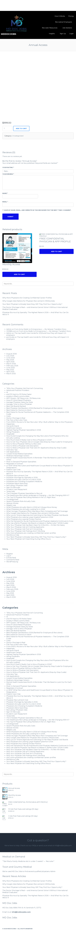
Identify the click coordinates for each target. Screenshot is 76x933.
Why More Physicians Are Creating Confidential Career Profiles (27, 298)
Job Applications (12, 452)
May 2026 (10, 360)
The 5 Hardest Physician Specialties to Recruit (24, 493)
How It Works (60, 16)
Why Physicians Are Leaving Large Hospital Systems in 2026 (29, 517)
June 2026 (10, 358)
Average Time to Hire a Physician (19, 404)
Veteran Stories (12, 503)
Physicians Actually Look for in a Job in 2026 (23, 479)
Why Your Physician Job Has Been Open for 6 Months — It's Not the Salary (35, 525)
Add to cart (21, 128)
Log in (8, 556)
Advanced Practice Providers (17, 390)
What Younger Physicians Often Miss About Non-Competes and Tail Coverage (37, 511)
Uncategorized (17, 136)
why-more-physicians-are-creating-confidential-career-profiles (31, 533)
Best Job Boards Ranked (16, 406)
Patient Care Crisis (13, 470)
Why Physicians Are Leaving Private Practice (23, 519)
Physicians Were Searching (17, 483)
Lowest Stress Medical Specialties (19, 454)
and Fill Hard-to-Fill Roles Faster (19, 394)
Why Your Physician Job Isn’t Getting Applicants (25, 527)
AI (7, 392)
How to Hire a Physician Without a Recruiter (23, 444)
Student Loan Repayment (16, 489)
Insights (52, 33)
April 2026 (10, 362)
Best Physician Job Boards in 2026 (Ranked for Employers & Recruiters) (34, 408)
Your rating (8, 167)
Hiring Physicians (12, 432)
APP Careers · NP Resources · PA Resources (23, 398)
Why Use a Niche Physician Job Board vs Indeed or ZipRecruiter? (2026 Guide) (37, 523)
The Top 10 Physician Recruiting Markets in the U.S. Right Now (30, 497)
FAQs (34, 845)
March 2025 (11, 374)
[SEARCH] (71, 284)
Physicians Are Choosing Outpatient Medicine (24, 481)
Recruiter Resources (49, 28)
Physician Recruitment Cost (17, 476)
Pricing (71, 16)
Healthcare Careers (14, 428)
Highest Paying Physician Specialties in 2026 (23, 430)
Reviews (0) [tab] (8, 152)
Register (9, 554)
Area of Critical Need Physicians (18, 400)
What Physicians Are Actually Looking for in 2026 (25, 509)
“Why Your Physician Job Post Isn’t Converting (24, 388)
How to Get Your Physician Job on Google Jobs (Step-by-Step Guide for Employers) (39, 442)
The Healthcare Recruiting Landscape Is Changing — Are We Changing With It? (37, 495)
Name (5, 193)
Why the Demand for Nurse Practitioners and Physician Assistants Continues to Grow (39, 521)
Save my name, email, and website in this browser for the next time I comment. (37, 210)
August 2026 (11, 354)
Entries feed (11, 558)
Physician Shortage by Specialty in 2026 (22, 477)
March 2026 (11, 364)
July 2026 (10, 356)
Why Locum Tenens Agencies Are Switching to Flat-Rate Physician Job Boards (37, 515)
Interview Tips (11, 450)
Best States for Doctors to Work (18, 410)
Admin (8, 329)
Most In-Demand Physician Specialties (21, 462)
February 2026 (12, 366)
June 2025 (10, 368)
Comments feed (12, 560)
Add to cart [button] (19, 274)
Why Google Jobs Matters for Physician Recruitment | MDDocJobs (28, 301)
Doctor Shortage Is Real (15, 418)
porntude (10, 337)
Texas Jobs (10, 491)
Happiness (10, 424)
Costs (8, 416)
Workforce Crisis (12, 535)
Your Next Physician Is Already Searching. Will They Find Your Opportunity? (32, 304)
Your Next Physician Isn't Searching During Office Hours (28, 539)
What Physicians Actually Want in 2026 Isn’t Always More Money (31, 507)
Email (5, 202)
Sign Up (63, 33)
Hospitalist (10, 434)
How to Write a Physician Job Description (22, 446)
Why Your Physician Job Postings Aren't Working (25, 531)
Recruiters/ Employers (63, 22)
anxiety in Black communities (17, 396)
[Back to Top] (73, 928)
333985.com (11, 331)
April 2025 (10, 372)
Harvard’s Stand (12, 426)
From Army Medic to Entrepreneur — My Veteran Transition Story (40, 329)
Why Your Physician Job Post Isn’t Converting (24, 529)
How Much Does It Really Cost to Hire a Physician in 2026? (29, 440)
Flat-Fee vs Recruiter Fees (16, 420)
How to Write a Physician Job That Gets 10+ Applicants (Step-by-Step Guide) (36, 448)
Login (71, 33)
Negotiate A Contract (14, 464)
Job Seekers (67, 28)
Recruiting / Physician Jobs (16, 485)
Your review (8, 174)
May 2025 (10, 370)
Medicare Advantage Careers (17, 456)
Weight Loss (11, 505)
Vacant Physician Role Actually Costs (20, 501)
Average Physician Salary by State (19, 402)
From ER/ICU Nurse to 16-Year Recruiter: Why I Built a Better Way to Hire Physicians (39, 422)
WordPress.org (12, 562)
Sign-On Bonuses (13, 487)
